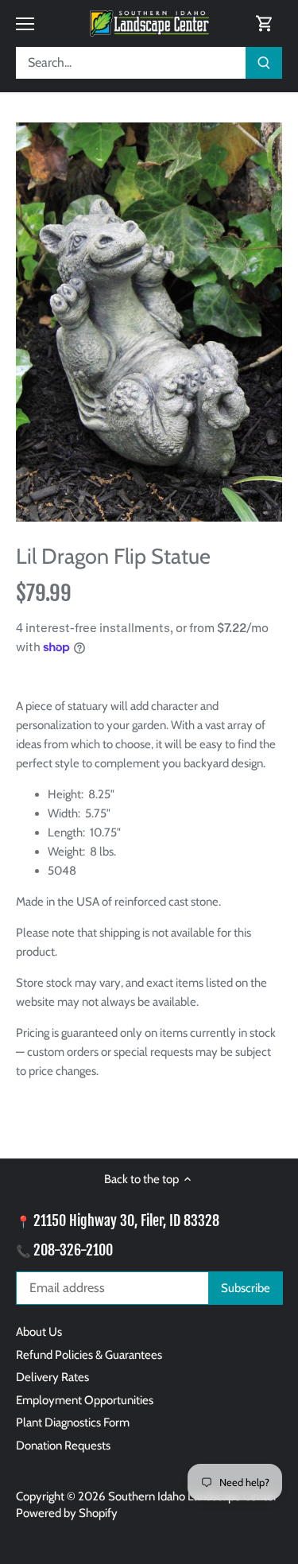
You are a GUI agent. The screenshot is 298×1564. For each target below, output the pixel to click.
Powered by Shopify (67, 1513)
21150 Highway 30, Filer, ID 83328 (126, 1220)
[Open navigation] (25, 23)
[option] (149, 322)
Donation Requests (63, 1445)
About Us (39, 1332)
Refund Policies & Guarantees (89, 1355)
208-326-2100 (73, 1250)
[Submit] (264, 63)
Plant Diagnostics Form (73, 1422)
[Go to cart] (264, 23)
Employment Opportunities (84, 1400)
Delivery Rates (52, 1377)
